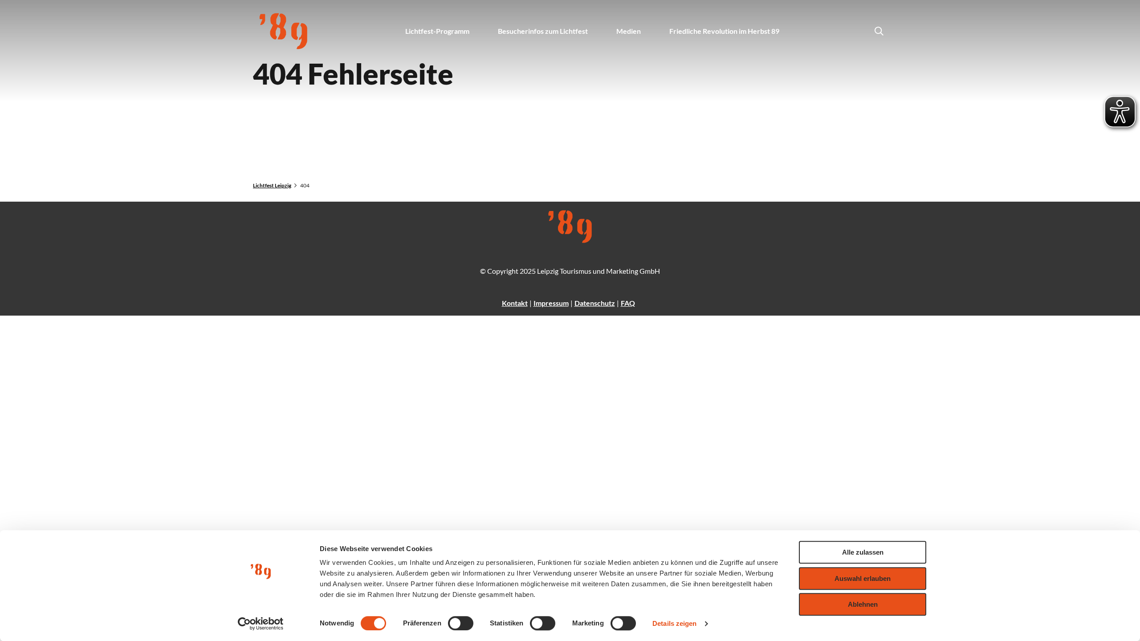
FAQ (628, 303)
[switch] (460, 623)
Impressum (551, 303)
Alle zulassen (863, 552)
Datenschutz (594, 303)
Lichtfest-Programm (437, 31)
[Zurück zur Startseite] (283, 31)
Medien (628, 31)
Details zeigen (674, 623)
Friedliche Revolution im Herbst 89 (724, 31)
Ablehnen (863, 604)
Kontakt (515, 303)
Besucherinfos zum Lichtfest (543, 31)
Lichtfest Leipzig (272, 185)
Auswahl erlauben (863, 578)
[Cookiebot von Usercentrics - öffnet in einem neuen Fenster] (261, 623)
